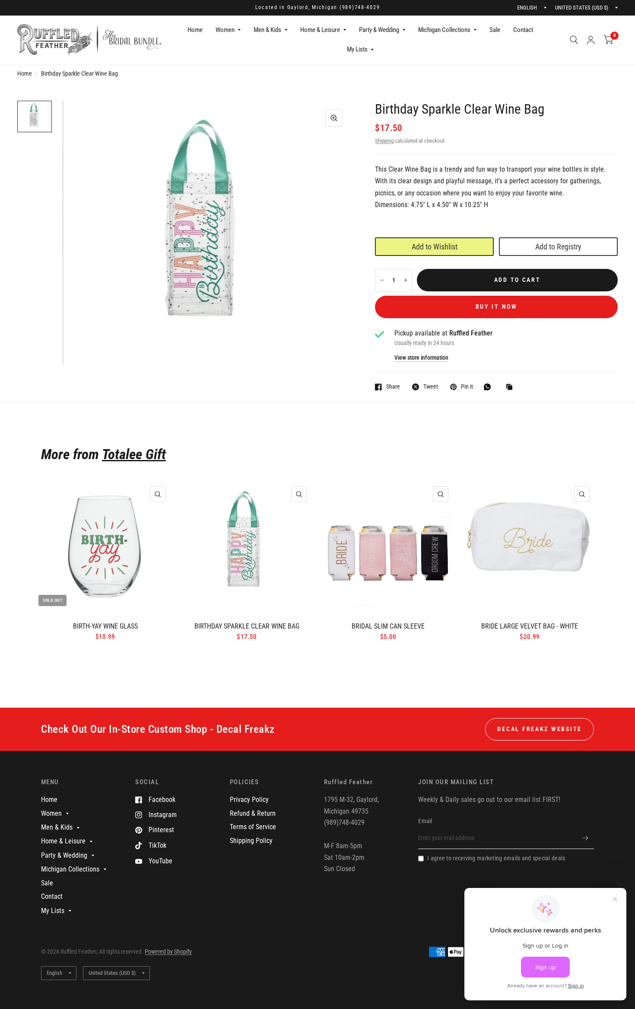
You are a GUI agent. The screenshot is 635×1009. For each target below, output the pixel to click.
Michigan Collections (444, 30)
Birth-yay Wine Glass (105, 626)
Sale (494, 30)
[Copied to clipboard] (511, 387)
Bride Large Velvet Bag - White (529, 626)
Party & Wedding (379, 30)
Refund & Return (253, 813)
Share (393, 386)
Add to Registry (558, 246)
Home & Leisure (320, 30)
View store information (421, 358)
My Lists (357, 49)
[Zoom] (334, 118)
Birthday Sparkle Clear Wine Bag (246, 626)
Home (195, 30)
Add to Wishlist (434, 246)
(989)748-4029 (360, 7)
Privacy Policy (249, 799)
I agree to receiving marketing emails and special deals (496, 858)
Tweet (430, 386)
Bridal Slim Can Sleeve (388, 626)
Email (425, 820)
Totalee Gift (134, 454)
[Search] (573, 40)
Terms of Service (253, 827)
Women (225, 30)
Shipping (384, 140)
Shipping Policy (251, 841)
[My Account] (590, 40)
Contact (523, 30)
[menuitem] (195, 30)
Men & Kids (267, 30)
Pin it (467, 386)
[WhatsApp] (489, 386)
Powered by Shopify (168, 951)
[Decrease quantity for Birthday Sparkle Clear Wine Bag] (381, 280)
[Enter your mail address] (585, 838)
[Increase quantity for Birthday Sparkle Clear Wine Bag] (405, 280)
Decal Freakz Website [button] (539, 728)
